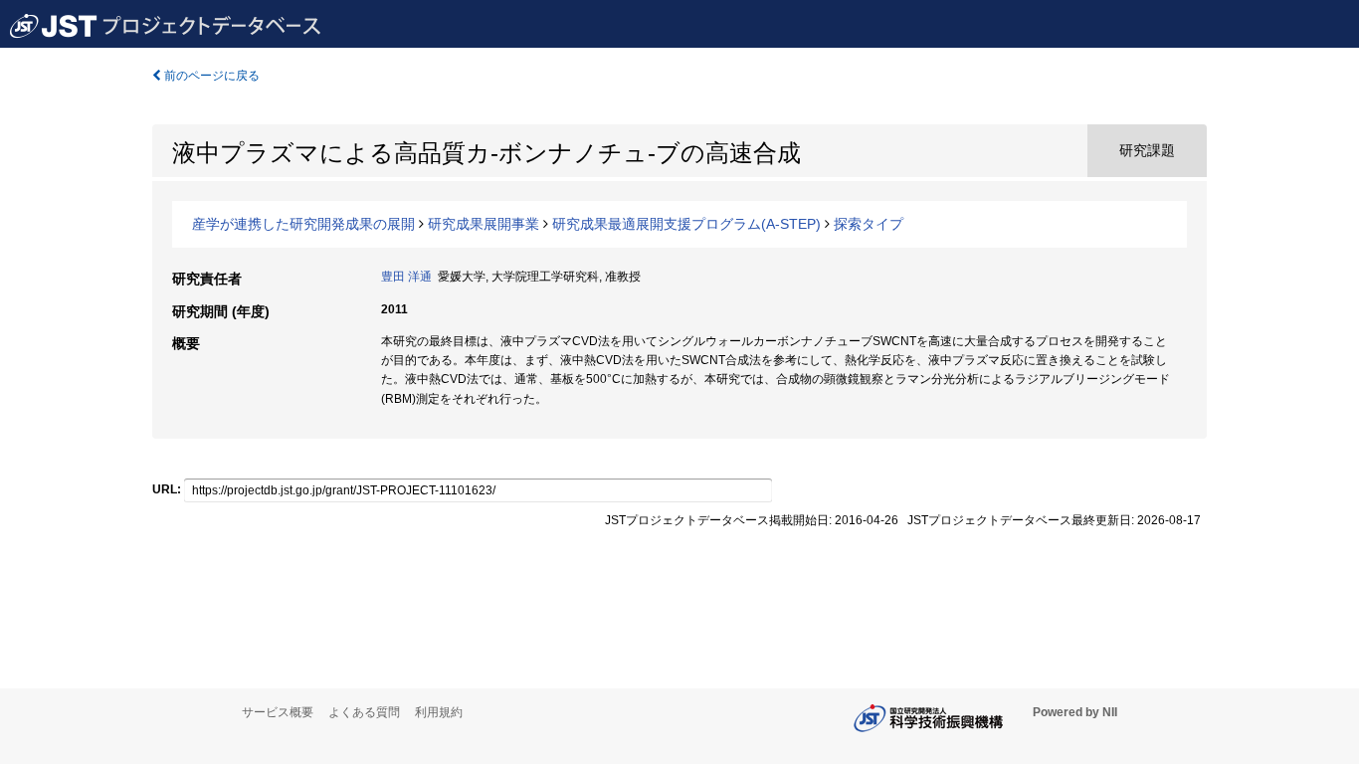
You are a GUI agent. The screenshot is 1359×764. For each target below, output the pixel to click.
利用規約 (439, 712)
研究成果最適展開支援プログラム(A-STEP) (686, 224)
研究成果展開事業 (483, 224)
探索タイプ (868, 224)
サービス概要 (277, 712)
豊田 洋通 (406, 277)
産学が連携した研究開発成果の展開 (303, 224)
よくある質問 (364, 712)
